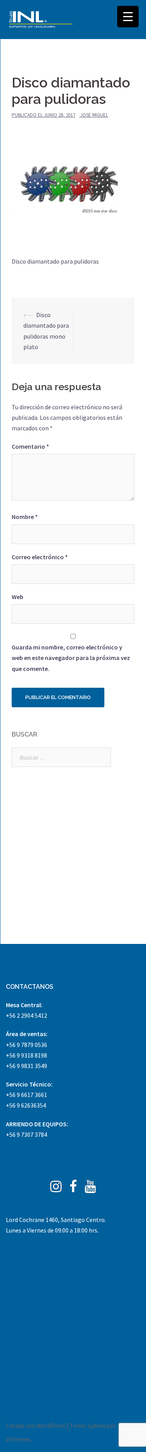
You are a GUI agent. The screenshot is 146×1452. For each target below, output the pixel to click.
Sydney (96, 1425)
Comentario (30, 446)
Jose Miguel (94, 115)
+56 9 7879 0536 (26, 1045)
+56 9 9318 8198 (26, 1055)
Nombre (25, 517)
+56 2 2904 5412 (26, 1015)
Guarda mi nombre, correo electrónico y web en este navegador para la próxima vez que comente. (71, 657)
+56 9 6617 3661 (26, 1095)
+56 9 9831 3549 (26, 1066)
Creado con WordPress (35, 1425)
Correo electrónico (40, 557)
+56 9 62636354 (26, 1105)
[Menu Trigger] (128, 16)
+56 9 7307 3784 (26, 1134)
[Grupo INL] (41, 19)
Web (17, 597)
